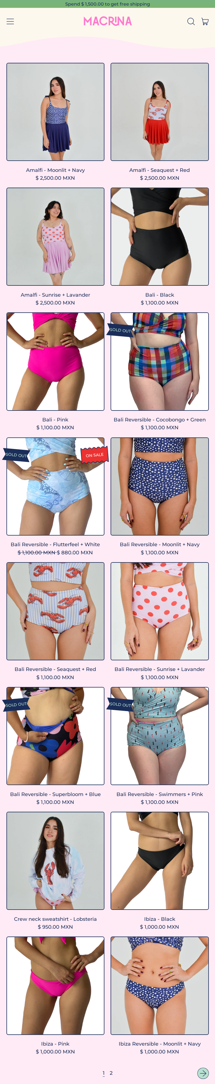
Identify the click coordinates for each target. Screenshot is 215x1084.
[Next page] (203, 1073)
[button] (191, 22)
